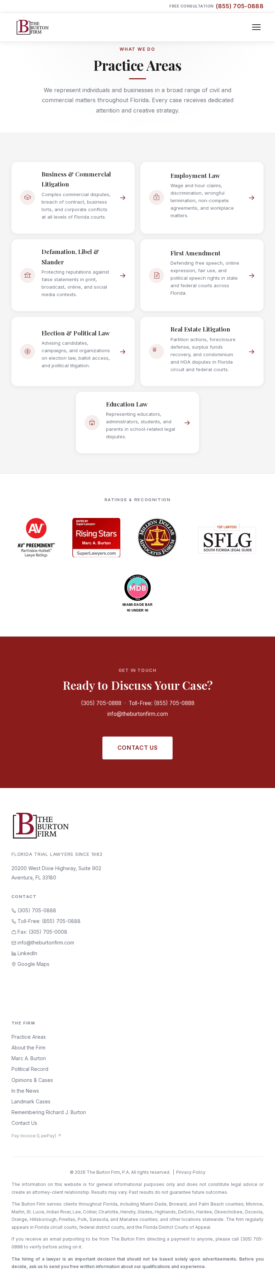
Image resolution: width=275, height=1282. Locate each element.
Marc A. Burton (28, 1058)
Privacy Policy (191, 1172)
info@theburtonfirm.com (137, 713)
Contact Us (137, 747)
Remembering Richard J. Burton (48, 1112)
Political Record (29, 1069)
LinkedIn (26, 953)
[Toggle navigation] (256, 27)
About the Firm (28, 1047)
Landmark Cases (30, 1101)
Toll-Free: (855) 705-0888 (161, 703)
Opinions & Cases (32, 1080)
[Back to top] (258, 1269)
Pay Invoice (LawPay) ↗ (36, 1135)
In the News (25, 1091)
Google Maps (32, 964)
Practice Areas (28, 1037)
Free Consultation (216, 6)
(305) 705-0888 (101, 703)
